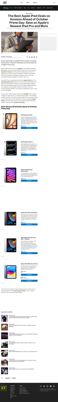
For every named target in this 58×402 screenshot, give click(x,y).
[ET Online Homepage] (5, 2)
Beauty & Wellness (18, 7)
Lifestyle (33, 7)
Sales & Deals (50, 7)
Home (25, 7)
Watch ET (35, 2)
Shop (6, 8)
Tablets (13, 378)
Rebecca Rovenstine (7, 56)
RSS (11, 397)
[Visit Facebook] (41, 386)
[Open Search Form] (54, 2)
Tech (28, 7)
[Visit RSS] (54, 386)
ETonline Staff (13, 396)
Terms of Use (22, 388)
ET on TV (12, 393)
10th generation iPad (7, 82)
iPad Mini (26, 94)
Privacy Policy (23, 389)
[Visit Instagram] (47, 386)
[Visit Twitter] (44, 386)
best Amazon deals (19, 291)
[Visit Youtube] (51, 386)
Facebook (12, 388)
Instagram (12, 389)
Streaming (39, 7)
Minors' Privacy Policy (24, 393)
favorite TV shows (6, 72)
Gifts (44, 7)
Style (11, 7)
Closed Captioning (24, 390)
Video (27, 2)
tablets (20, 68)
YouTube (12, 392)
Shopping (7, 378)
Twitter (11, 390)
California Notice (23, 392)
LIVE (21, 2)
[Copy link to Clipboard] (37, 57)
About (11, 394)
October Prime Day (19, 102)
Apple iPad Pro (28, 80)
